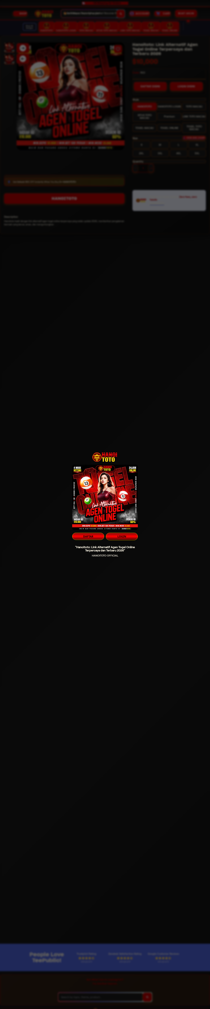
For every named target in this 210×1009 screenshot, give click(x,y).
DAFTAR (88, 536)
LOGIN (121, 536)
